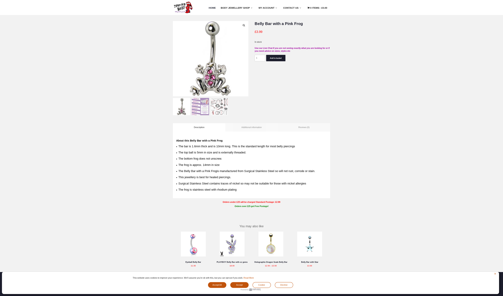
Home (212, 8)
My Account (266, 8)
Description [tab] (199, 127)
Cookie (261, 285)
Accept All (217, 285)
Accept (239, 285)
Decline (284, 285)
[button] (244, 25)
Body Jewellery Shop (235, 8)
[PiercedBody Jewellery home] (183, 13)
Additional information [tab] (251, 127)
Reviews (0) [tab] (304, 127)
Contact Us (291, 8)
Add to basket (276, 58)
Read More (249, 278)
